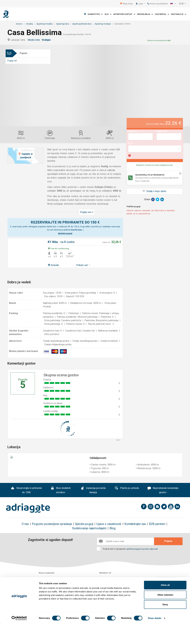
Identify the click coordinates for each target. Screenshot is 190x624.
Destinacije (178, 14)
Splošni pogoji (84, 524)
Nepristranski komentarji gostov (165, 490)
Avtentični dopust (123, 14)
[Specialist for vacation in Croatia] (28, 508)
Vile (107, 14)
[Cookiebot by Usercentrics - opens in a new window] (19, 618)
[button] (173, 3)
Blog (112, 528)
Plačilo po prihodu (129, 488)
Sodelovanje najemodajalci (89, 528)
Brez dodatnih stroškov (63, 490)
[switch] (85, 618)
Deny (165, 604)
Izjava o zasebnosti (108, 524)
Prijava (168, 541)
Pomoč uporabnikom (158, 4)
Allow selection (165, 595)
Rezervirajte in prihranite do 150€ (29, 490)
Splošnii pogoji (65, 233)
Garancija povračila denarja (96, 490)
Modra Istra (34, 39)
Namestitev (94, 14)
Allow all (165, 585)
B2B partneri (157, 524)
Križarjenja (144, 14)
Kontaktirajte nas (135, 524)
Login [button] (140, 4)
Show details (154, 618)
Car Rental (161, 14)
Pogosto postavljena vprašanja (52, 524)
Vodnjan (47, 39)
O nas (25, 524)
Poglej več (12, 60)
